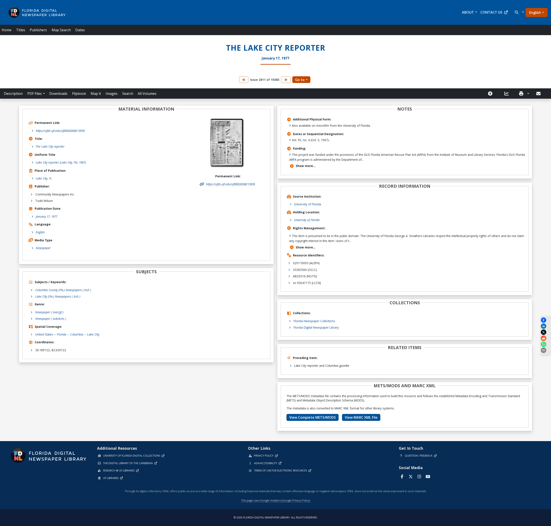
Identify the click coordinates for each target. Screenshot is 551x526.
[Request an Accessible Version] (491, 93)
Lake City (93, 334)
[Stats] (507, 93)
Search (127, 93)
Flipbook (79, 93)
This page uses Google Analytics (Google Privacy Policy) (275, 500)
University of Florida (307, 204)
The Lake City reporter (50, 146)
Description (13, 93)
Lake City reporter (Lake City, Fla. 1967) (61, 162)
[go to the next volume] (286, 79)
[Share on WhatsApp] (545, 344)
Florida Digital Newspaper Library (316, 327)
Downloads (58, 93)
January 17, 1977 (46, 216)
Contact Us (491, 12)
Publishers (38, 30)
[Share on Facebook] (545, 320)
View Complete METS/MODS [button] (312, 417)
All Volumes (147, 93)
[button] (519, 12)
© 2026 (276, 517)
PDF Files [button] (34, 93)
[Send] (539, 93)
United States (44, 334)
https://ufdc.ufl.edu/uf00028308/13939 (60, 131)
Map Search (61, 30)
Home (6, 30)
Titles (20, 30)
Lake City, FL (44, 178)
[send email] (545, 350)
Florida (61, 334)
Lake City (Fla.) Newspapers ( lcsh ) (57, 296)
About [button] (468, 12)
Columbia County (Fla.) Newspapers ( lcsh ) (63, 290)
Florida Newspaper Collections (314, 321)
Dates (80, 30)
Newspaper (43, 248)
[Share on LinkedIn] (545, 326)
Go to (300, 79)
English (535, 12)
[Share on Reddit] (545, 338)
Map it (96, 93)
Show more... (306, 166)
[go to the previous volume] (244, 79)
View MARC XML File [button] (361, 417)
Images (112, 93)
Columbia (76, 334)
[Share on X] (545, 332)
